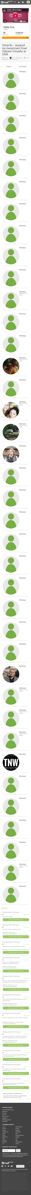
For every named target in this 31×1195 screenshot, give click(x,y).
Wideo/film (4, 1141)
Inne (16, 1138)
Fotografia (17, 1130)
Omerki (13, 58)
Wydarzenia (4, 1136)
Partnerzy (4, 1113)
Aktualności (23, 66)
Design (3, 1135)
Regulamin (4, 1118)
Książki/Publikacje (19, 1135)
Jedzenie (4, 1140)
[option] (8, 67)
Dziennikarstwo (18, 1126)
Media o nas (5, 1111)
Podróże (4, 1128)
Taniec (3, 1133)
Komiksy (4, 1130)
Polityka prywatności (6, 1119)
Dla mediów (4, 1121)
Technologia (18, 1131)
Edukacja (6, 58)
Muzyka (17, 1128)
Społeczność (5, 1131)
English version (20, 1166)
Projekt (9, 66)
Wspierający (22, 71)
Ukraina (17, 1143)
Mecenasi (4, 1114)
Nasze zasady (5, 1116)
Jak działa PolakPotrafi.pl (7, 1109)
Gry (3, 1143)
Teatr (16, 1133)
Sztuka (3, 1126)
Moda (3, 1138)
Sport (16, 1140)
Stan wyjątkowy (18, 1141)
